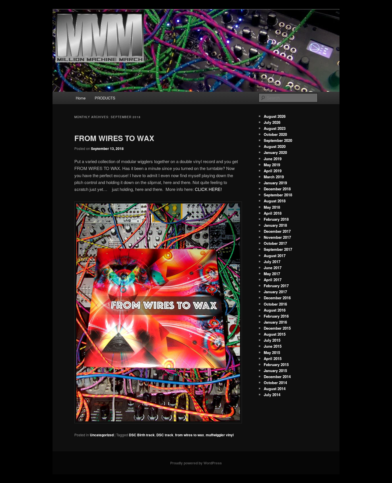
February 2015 (276, 364)
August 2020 (275, 146)
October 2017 (275, 243)
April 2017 (273, 279)
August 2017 (275, 255)
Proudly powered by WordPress (196, 463)
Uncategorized (102, 434)
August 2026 (275, 116)
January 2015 (275, 370)
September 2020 (278, 140)
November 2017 (277, 237)
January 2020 (275, 152)
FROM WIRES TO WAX (114, 138)
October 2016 (275, 304)
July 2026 (272, 122)
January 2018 (275, 225)
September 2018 (278, 194)
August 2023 (275, 128)
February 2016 (276, 316)
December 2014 (277, 376)
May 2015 (272, 352)
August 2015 (275, 334)
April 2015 (273, 358)
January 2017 (275, 291)
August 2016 (275, 310)
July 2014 (272, 394)
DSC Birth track (142, 434)
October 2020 (275, 134)
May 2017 (272, 273)
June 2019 (273, 158)
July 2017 (272, 261)
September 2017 (278, 249)
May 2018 (272, 207)
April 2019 (273, 170)
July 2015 (272, 340)
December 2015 (277, 328)
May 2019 (272, 164)
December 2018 (277, 188)
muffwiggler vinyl (220, 434)
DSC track (164, 434)
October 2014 (275, 382)
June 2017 (273, 267)
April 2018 (273, 213)
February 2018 (276, 219)
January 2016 (275, 322)
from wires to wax (189, 434)
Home (81, 98)
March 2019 (274, 176)
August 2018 (275, 201)
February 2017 (276, 285)
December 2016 (277, 297)
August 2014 (275, 388)
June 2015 (273, 346)
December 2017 (277, 231)
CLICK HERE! (208, 189)
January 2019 (275, 182)
